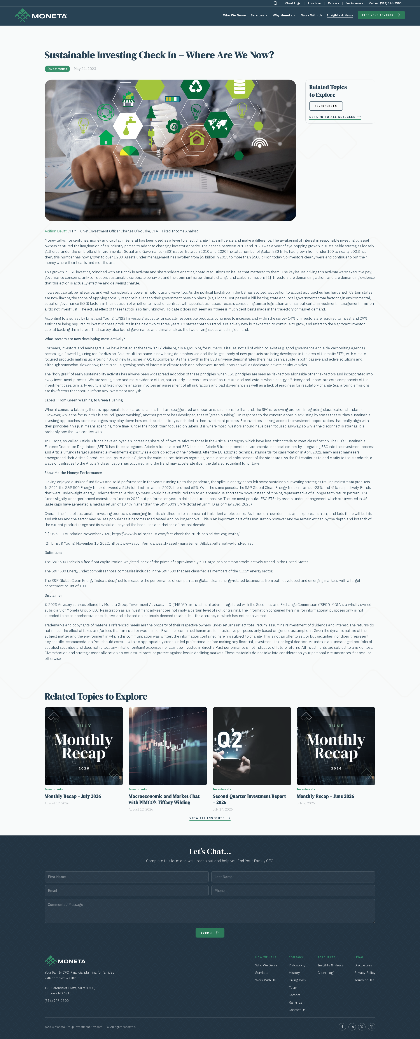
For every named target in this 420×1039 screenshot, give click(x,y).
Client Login (293, 3)
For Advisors (354, 3)
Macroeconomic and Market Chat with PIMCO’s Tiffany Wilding (164, 799)
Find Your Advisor (378, 15)
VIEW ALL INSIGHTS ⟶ (210, 818)
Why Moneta (282, 15)
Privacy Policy (364, 972)
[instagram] (371, 1026)
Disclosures (363, 965)
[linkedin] (352, 1026)
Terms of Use (364, 980)
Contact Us (297, 1010)
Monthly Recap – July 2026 (73, 796)
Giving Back (297, 980)
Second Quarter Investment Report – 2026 (249, 799)
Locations (315, 3)
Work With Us (311, 15)
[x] (362, 1026)
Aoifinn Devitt (56, 231)
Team (293, 987)
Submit (207, 932)
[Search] (275, 3)
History (294, 972)
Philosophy (297, 965)
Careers (333, 3)
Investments (57, 69)
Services (257, 15)
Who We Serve (234, 15)
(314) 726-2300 (390, 3)
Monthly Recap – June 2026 (325, 796)
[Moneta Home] (65, 964)
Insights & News (340, 15)
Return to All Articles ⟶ (335, 117)
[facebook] (342, 1026)
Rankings (295, 1002)
